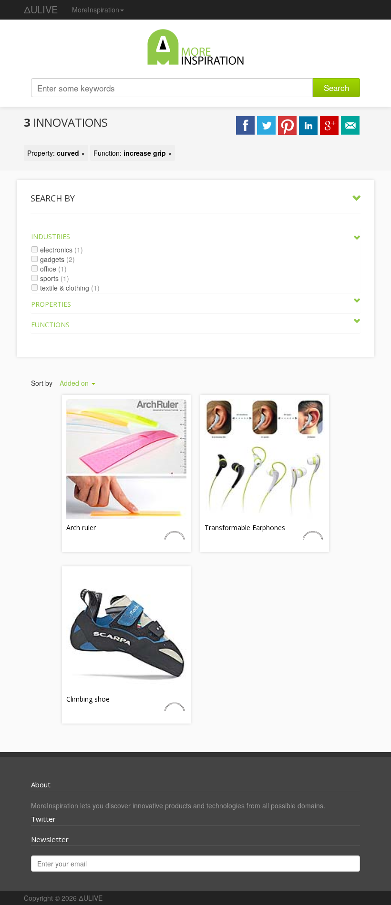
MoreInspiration (95, 9)
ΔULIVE (41, 9)
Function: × (132, 153)
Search (336, 87)
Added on (75, 383)
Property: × (56, 153)
